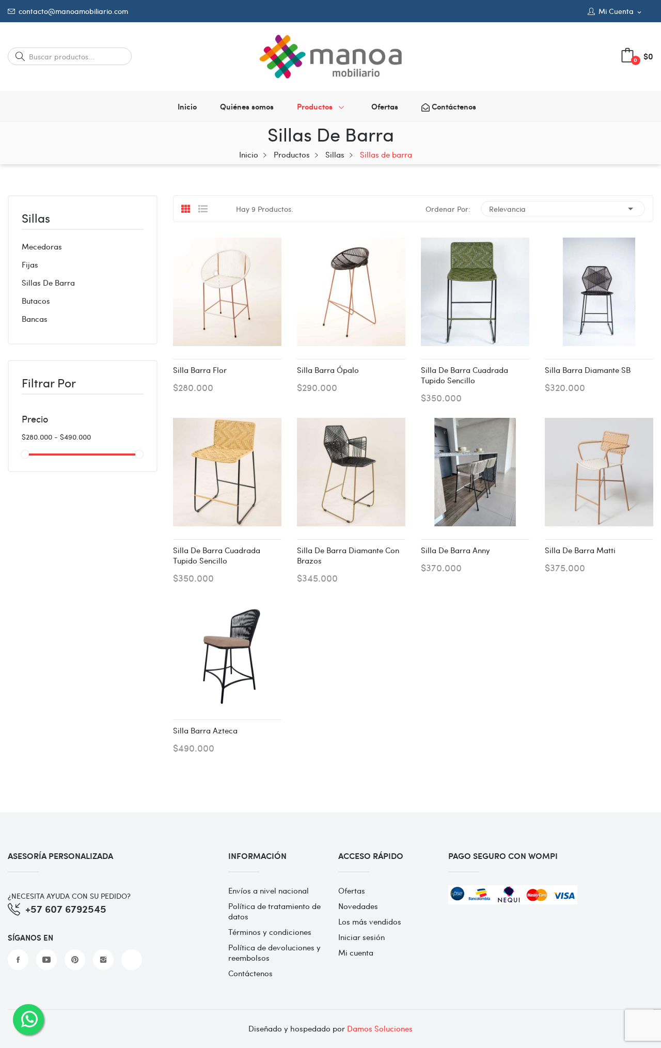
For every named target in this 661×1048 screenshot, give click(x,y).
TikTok (131, 959)
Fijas (30, 264)
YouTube (46, 959)
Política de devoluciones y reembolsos (274, 952)
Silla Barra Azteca (205, 730)
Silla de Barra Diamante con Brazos (348, 555)
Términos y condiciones (269, 932)
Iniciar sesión (361, 937)
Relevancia (563, 208)
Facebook (18, 959)
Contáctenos (250, 973)
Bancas (35, 318)
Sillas (36, 219)
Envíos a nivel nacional (268, 890)
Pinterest (75, 959)
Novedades (358, 906)
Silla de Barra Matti (580, 550)
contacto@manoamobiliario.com (73, 11)
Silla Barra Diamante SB (588, 370)
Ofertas (351, 890)
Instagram (103, 959)
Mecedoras (42, 246)
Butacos (36, 300)
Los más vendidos (369, 921)
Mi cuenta (355, 952)
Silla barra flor (200, 370)
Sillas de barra (48, 282)
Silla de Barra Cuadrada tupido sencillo (464, 375)
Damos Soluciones (380, 1028)
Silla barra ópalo (328, 370)
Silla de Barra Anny (455, 550)
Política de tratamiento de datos (274, 911)
